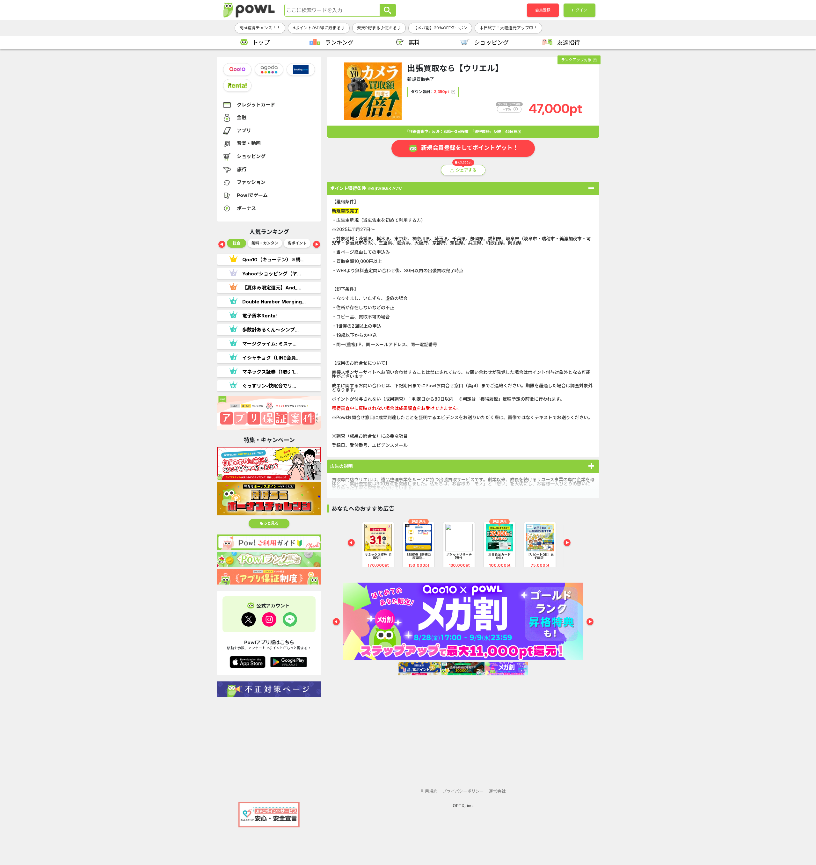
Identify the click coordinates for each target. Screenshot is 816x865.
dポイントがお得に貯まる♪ (319, 27)
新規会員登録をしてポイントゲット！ (469, 147)
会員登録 (542, 10)
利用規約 (429, 791)
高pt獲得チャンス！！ (259, 27)
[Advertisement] (269, 746)
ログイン (579, 10)
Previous (221, 244)
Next (316, 244)
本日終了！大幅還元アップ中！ (508, 27)
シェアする (466, 170)
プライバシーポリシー (463, 791)
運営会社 (497, 791)
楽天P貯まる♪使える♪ (379, 27)
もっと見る (269, 523)
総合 (236, 243)
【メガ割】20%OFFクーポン (440, 27)
